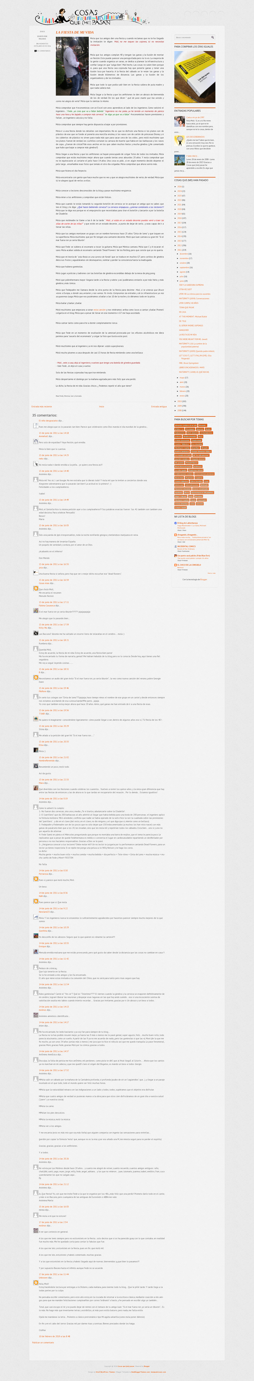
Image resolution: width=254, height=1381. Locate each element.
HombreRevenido (47, 760)
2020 (179, 209)
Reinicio (180, 567)
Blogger (203, 579)
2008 (179, 410)
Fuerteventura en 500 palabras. (202, 492)
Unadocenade (196, 440)
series (192, 504)
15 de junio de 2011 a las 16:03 (54, 1206)
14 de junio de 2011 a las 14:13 (54, 1006)
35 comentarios (43, 51)
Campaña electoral (198, 459)
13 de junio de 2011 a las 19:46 (54, 688)
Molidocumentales (189, 436)
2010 (179, 401)
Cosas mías (44, 583)
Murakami (198, 496)
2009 (179, 406)
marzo (183, 387)
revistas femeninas (181, 504)
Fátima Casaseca (47, 605)
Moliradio (204, 485)
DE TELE (182, 321)
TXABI (42, 713)
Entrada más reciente (42, 406)
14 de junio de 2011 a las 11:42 (54, 958)
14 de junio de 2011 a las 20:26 (54, 1158)
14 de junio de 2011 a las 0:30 (53, 870)
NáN (41, 896)
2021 (179, 204)
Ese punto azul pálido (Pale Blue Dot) (193, 555)
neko (41, 458)
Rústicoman (179, 477)
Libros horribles (196, 481)
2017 (179, 223)
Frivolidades (190, 429)
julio (182, 276)
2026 (179, 186)
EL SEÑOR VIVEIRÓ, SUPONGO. (191, 325)
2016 (179, 227)
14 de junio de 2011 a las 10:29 (54, 927)
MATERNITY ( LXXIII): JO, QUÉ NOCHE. (194, 372)
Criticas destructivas (182, 440)
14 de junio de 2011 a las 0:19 (53, 798)
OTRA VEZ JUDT (185, 289)
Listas (206, 481)
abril (182, 382)
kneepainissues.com (158, 1372)
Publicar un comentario (43, 1342)
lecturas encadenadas (200, 489)
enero (182, 396)
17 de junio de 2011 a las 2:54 (53, 1222)
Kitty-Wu (43, 627)
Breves (186, 492)
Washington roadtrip (182, 448)
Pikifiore (42, 691)
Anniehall (43, 436)
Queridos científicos (182, 459)
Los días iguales (181, 470)
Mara (41, 783)
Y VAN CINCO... (192, 156)
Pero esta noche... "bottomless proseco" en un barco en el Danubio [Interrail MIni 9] (194, 538)
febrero (183, 391)
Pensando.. (203, 425)
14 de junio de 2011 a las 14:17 (54, 1022)
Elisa (41, 745)
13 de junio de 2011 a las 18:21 (54, 640)
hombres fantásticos (182, 451)
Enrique (42, 946)
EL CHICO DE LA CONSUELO (189, 565)
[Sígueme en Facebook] (196, 14)
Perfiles (208, 429)
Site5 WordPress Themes (105, 1372)
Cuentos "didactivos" (182, 444)
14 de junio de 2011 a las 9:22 (53, 908)
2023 (179, 195)
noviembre (184, 258)
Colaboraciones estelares (184, 474)
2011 (179, 250)
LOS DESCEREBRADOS (195, 137)
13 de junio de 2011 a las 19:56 (54, 710)
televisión (200, 504)
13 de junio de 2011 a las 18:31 (54, 669)
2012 (179, 245)
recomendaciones (206, 433)
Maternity (200, 429)
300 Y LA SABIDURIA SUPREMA (191, 285)
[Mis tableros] (221, 14)
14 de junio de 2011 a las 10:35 (54, 943)
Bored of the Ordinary (186, 549)
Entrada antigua (159, 406)
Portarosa (43, 873)
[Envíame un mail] (204, 14)
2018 (179, 218)
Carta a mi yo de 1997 (195, 117)
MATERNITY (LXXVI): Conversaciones (194, 298)
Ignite (191, 496)
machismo (178, 492)
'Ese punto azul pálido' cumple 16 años (192, 558)
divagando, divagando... (187, 535)
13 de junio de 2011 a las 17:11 (54, 602)
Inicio (101, 406)
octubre (183, 263)
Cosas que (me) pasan (126, 1366)
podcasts (178, 436)
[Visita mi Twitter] (187, 14)
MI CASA (182, 312)
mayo (182, 377)
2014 (179, 236)
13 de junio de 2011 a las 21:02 (54, 757)
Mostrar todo (211, 573)
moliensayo (198, 466)
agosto (183, 272)
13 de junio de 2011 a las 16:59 (54, 580)
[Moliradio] (212, 14)
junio (182, 281)
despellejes (195, 448)
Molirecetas (179, 485)
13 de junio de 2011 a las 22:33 (54, 779)
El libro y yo (179, 429)
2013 (179, 241)
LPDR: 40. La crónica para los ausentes (194, 294)
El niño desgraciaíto (48, 420)
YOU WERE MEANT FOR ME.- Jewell (193, 339)
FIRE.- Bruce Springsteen (189, 363)
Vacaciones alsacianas (183, 489)
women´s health (180, 507)
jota (41, 567)
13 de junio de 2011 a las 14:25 (54, 455)
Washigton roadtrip (182, 500)
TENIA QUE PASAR (186, 307)
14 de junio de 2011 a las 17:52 (54, 1070)
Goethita (43, 930)
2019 (179, 214)
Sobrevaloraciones (192, 485)
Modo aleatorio (192, 433)
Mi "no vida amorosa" (201, 455)
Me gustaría (179, 462)
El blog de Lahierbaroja (187, 523)
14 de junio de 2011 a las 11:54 (54, 984)
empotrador (202, 500)
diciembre (184, 254)
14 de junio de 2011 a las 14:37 (54, 1051)
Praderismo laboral (196, 470)
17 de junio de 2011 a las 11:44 (54, 1274)
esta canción (100, 309)
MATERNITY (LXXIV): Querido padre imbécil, (197, 351)
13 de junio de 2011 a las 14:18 (54, 433)
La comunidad (197, 444)
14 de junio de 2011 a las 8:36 (53, 892)
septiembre (184, 267)
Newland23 (44, 911)
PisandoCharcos (192, 462)
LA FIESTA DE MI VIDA (75, 32)
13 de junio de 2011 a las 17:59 (54, 624)
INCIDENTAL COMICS (186, 546)
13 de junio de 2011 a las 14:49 (54, 499)
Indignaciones (180, 433)
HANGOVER (184, 330)
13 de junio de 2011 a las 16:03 (54, 525)
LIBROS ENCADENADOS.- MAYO (191, 367)
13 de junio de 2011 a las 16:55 (54, 564)
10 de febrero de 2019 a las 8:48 (54, 1336)
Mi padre (205, 448)
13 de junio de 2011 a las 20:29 (54, 726)
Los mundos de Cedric (183, 455)
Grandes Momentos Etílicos (201, 451)
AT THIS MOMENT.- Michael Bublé (193, 316)
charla (193, 500)
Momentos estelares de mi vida (186, 425)
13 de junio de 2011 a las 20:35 (54, 741)
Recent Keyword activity (183, 466)
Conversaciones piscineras (204, 474)
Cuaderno (198, 477)
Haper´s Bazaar (181, 496)
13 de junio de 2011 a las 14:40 (54, 471)
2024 (179, 191)
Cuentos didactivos (181, 481)
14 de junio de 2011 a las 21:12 (54, 1184)
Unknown (43, 1277)
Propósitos (189, 477)
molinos (42, 1010)
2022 (179, 200)
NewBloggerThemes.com (140, 1372)
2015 (179, 232)
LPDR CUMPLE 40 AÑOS (188, 303)
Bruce (200, 436)
